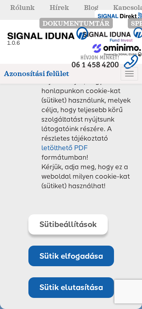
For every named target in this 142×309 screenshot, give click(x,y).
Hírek (59, 7)
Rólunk (22, 7)
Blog (91, 7)
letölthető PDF (64, 148)
